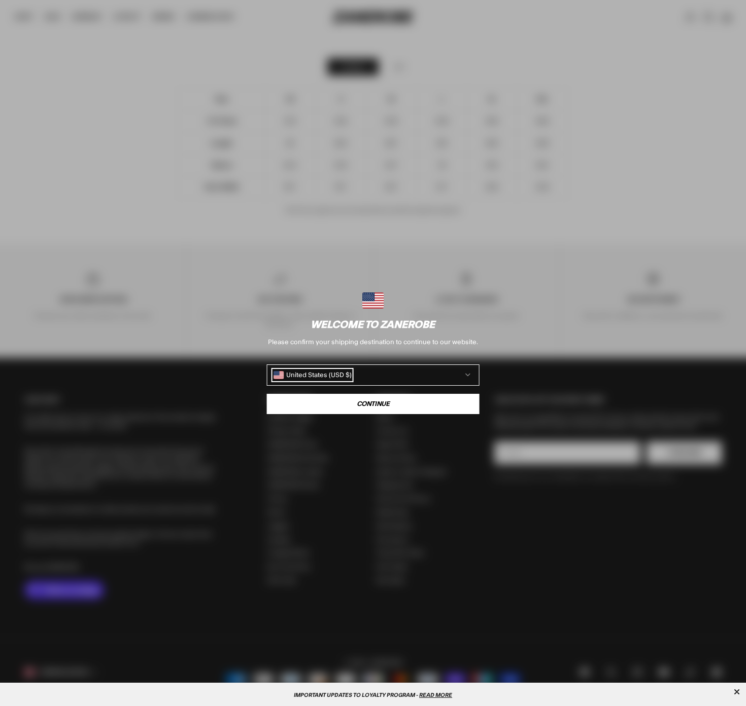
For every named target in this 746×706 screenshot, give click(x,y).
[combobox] (313, 375)
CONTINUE (373, 404)
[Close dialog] (737, 692)
